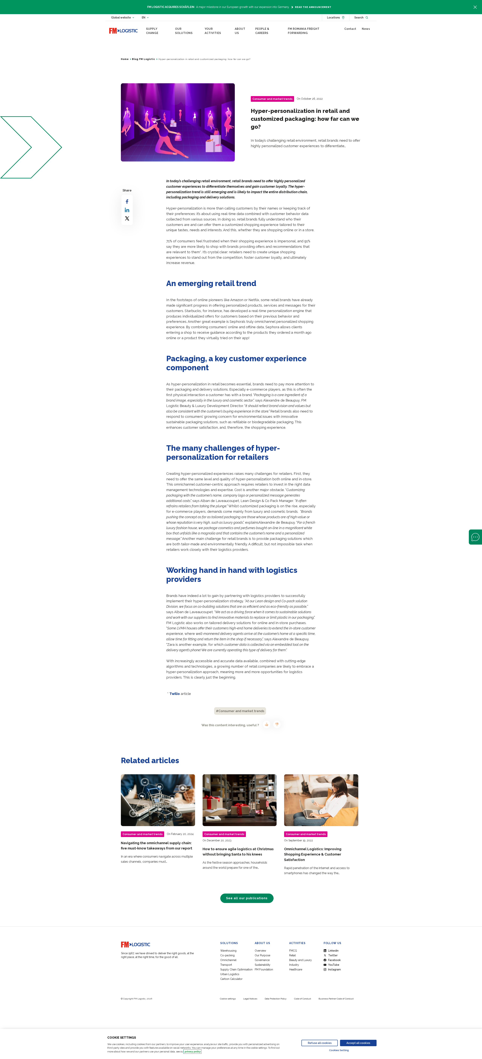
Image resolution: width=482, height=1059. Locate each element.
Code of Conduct (302, 998)
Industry (294, 964)
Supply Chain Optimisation (236, 969)
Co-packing (227, 955)
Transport (226, 964)
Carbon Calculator (231, 978)
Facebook (334, 960)
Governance (262, 960)
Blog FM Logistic (143, 59)
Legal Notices (250, 998)
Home (125, 59)
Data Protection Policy (276, 998)
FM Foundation (264, 969)
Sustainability (262, 964)
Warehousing (228, 950)
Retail (292, 955)
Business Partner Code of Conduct (336, 998)
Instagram (334, 969)
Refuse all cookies (320, 1042)
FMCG (293, 950)
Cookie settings (228, 998)
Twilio (174, 694)
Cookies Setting (339, 1050)
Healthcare (295, 969)
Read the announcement (313, 7)
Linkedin (333, 950)
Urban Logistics (229, 974)
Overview (260, 950)
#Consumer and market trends (240, 711)
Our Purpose (262, 955)
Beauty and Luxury (300, 960)
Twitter (333, 955)
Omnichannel (228, 960)
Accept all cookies (358, 1042)
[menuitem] (157, 31)
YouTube (333, 964)
